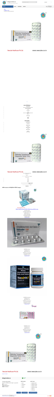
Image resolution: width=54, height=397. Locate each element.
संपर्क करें (24, 6)
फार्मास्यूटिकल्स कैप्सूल (34, 387)
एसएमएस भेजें (25, 392)
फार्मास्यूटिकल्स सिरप (34, 383)
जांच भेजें (19, 392)
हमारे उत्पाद (4, 6)
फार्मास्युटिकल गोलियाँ (6, 10)
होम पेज (15, 6)
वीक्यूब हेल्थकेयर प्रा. (12, 2)
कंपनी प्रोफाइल (19, 6)
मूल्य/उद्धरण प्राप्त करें (27, 217)
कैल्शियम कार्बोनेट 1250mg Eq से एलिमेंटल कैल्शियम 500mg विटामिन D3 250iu (27, 209)
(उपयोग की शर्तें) (14, 395)
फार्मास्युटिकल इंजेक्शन (34, 384)
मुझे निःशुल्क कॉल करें (33, 392)
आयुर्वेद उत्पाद (32, 388)
